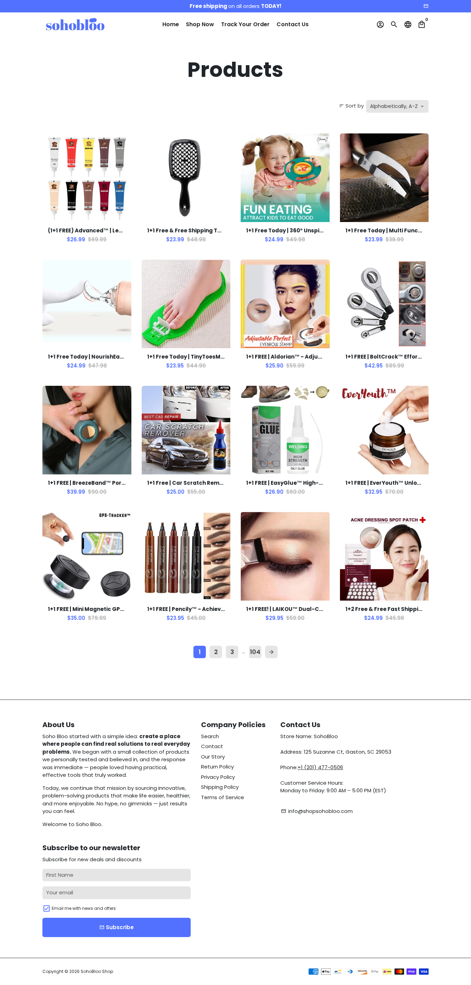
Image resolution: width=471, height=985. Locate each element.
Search (210, 736)
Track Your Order (245, 24)
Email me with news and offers (84, 908)
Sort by (351, 105)
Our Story (213, 756)
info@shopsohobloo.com (317, 811)
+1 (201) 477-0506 (320, 767)
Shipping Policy (220, 787)
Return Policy (217, 766)
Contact (212, 746)
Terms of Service (222, 797)
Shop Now (200, 24)
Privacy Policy (218, 777)
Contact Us (293, 24)
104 (255, 651)
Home (170, 24)
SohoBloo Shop (97, 971)
